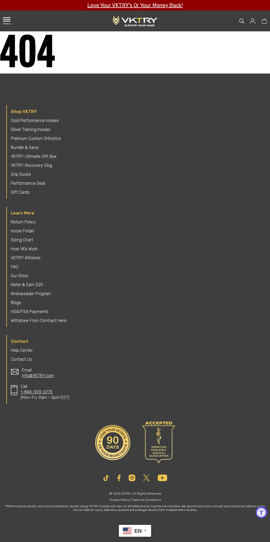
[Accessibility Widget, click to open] (261, 512)
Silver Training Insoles (30, 129)
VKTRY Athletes (26, 257)
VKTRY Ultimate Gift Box (33, 156)
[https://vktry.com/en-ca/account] (253, 21)
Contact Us (21, 359)
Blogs (16, 302)
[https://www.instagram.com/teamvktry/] (132, 478)
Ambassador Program (31, 293)
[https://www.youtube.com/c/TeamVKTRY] (162, 478)
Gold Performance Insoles (35, 120)
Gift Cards (20, 192)
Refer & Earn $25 (27, 284)
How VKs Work (24, 248)
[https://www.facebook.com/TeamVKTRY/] (119, 478)
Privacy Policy (119, 500)
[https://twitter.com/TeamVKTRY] (146, 478)
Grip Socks (21, 174)
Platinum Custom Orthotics (36, 138)
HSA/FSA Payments (30, 311)
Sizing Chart (22, 239)
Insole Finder (22, 230)
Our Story (19, 275)
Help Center (22, 350)
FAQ (14, 266)
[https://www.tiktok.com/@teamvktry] (106, 478)
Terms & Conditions (146, 500)
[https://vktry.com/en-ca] (135, 21)
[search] (241, 21)
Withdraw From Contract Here (38, 320)
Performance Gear (28, 183)
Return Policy (23, 221)
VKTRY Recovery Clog (31, 165)
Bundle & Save (24, 147)
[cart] (264, 21)
